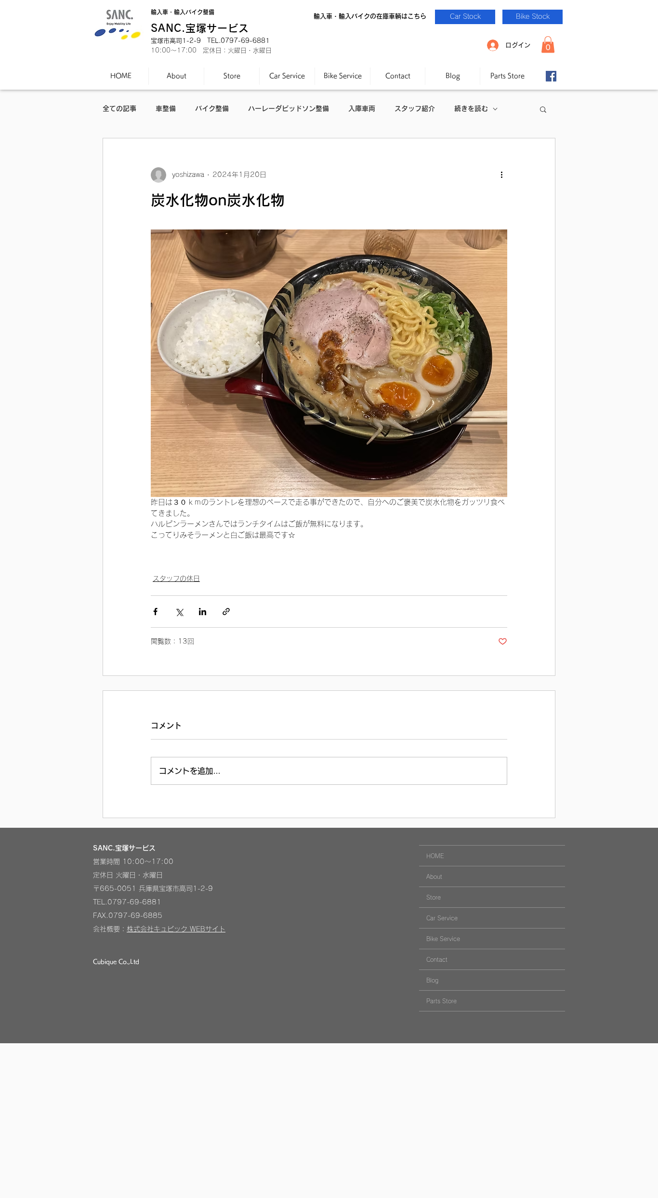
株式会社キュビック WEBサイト (176, 929)
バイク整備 (212, 108)
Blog (432, 980)
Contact (436, 959)
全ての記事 (119, 108)
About (434, 876)
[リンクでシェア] (226, 611)
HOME (435, 856)
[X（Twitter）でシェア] (179, 611)
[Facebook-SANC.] (551, 76)
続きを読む (471, 108)
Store (433, 897)
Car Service (442, 918)
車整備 (166, 108)
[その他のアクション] (501, 175)
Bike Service (443, 939)
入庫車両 (361, 108)
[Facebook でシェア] (155, 611)
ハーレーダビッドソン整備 (288, 108)
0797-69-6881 (134, 902)
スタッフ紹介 (415, 108)
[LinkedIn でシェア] (202, 611)
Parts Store (441, 1001)
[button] (548, 44)
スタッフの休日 (176, 578)
